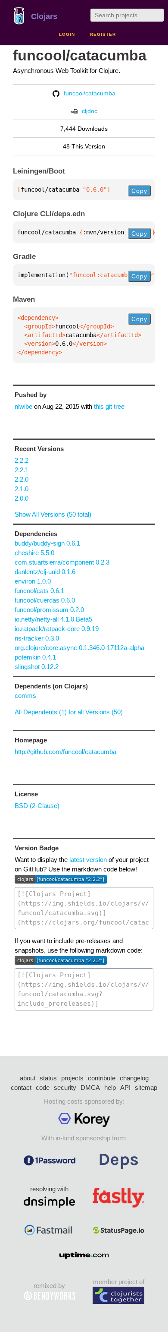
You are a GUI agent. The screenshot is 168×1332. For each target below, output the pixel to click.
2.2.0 (21, 479)
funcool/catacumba (79, 55)
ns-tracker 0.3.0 (37, 638)
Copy (139, 190)
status (48, 1078)
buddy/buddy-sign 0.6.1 (47, 543)
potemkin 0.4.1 (35, 657)
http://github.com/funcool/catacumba (65, 751)
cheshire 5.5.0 (34, 552)
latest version (88, 859)
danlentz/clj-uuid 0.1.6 (45, 571)
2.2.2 (21, 460)
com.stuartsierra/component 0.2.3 (62, 562)
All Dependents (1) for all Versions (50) (69, 712)
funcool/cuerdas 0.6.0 (45, 600)
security (65, 1087)
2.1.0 (21, 488)
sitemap (146, 1087)
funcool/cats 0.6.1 (39, 590)
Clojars (44, 16)
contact (21, 1087)
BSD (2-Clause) (37, 805)
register (103, 34)
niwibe (23, 406)
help (110, 1087)
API (125, 1087)
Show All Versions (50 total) (53, 514)
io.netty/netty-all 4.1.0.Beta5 (53, 619)
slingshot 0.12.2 (37, 666)
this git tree (109, 406)
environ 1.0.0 (33, 581)
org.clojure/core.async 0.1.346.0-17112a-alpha (79, 647)
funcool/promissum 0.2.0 (49, 609)
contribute (101, 1078)
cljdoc (89, 110)
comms (25, 695)
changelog (134, 1078)
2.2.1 (21, 469)
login (67, 34)
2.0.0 (21, 498)
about (27, 1078)
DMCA (90, 1087)
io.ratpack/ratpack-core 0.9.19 (57, 628)
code (43, 1087)
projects (72, 1078)
